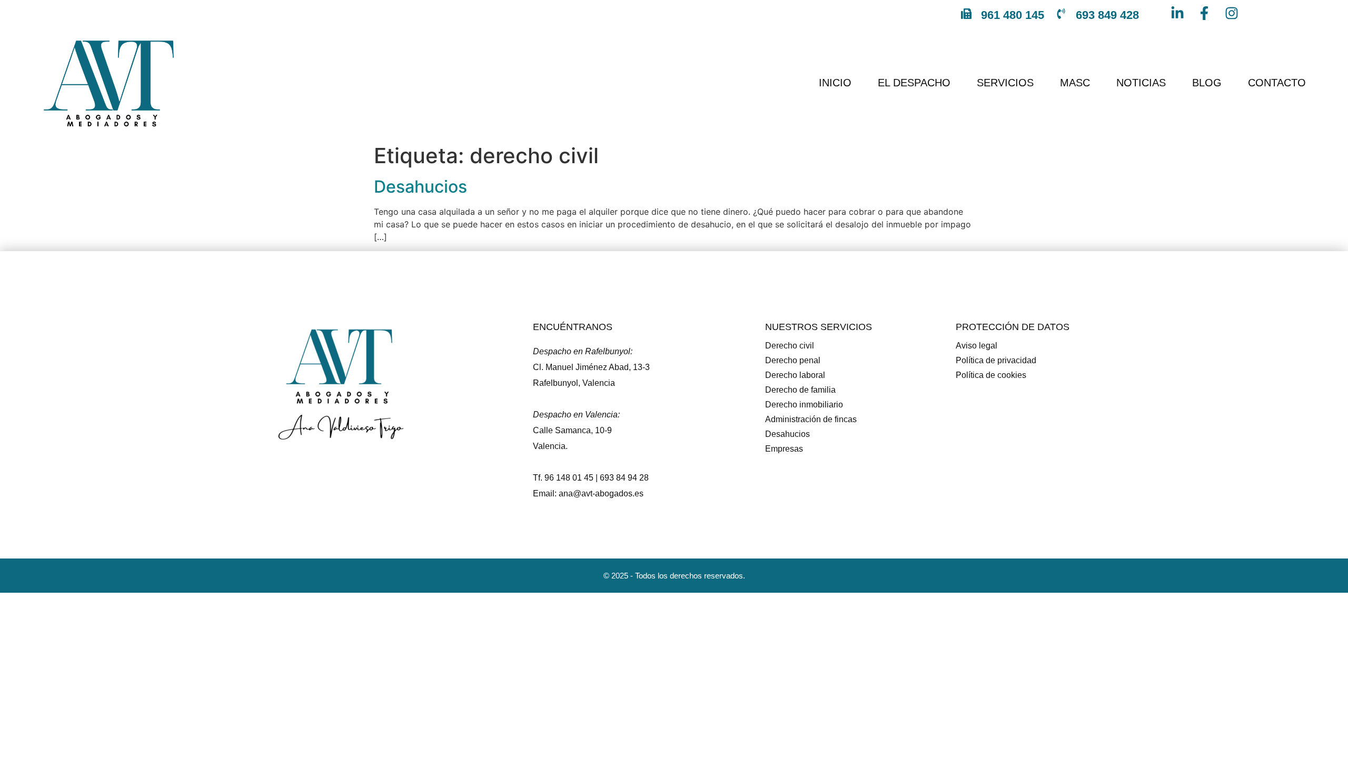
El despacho (914, 82)
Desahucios (420, 186)
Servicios (1005, 82)
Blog (1207, 82)
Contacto (1277, 82)
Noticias (1141, 82)
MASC (1075, 82)
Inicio (835, 82)
